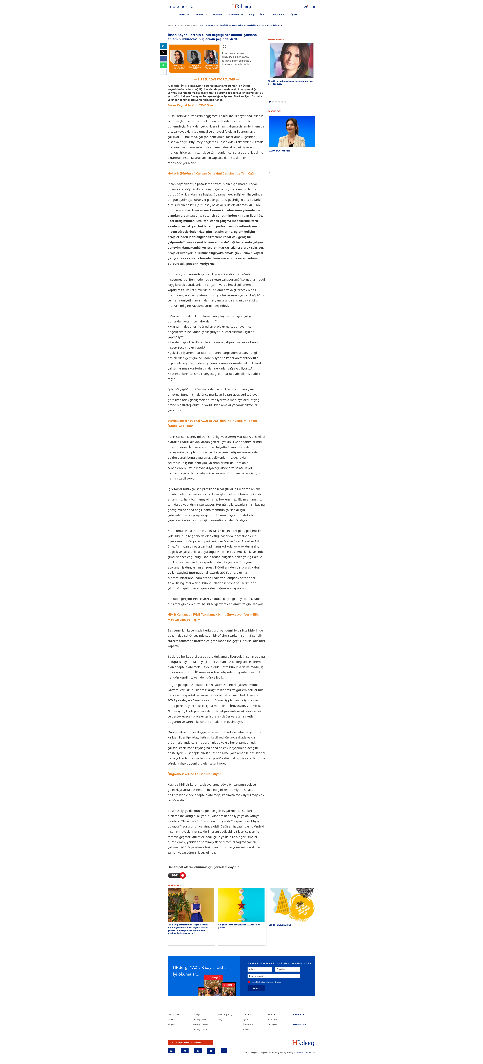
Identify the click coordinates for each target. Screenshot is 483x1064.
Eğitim (246, 1019)
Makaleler (233, 14)
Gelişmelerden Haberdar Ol (188, 1042)
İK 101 (263, 14)
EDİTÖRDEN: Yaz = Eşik (280, 150)
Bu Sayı (196, 1014)
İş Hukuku (248, 1024)
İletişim (171, 1024)
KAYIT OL (256, 988)
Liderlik (271, 1014)
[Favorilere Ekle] (163, 72)
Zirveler (199, 14)
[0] (305, 6)
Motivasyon (273, 1019)
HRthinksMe (299, 1024)
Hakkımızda (173, 1014)
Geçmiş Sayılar (200, 1019)
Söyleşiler (272, 1024)
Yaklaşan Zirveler (201, 1024)
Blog (251, 14)
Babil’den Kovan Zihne (280, 924)
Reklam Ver (278, 14)
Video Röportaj (225, 1014)
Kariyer (246, 1029)
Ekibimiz (172, 1019)
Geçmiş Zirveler (200, 1029)
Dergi (182, 14)
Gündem (217, 14)
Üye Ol (294, 14)
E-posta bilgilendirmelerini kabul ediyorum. (266, 982)
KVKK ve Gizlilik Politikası (306, 1052)
